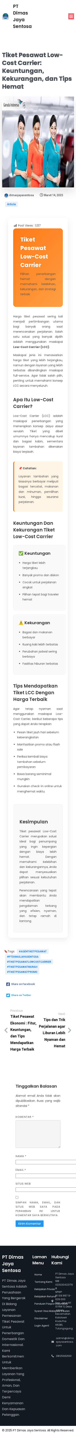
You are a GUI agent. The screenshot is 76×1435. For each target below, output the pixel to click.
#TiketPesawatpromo (22, 971)
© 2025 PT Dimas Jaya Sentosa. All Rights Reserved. (38, 1430)
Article (11, 204)
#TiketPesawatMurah (22, 966)
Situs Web (23, 1184)
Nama (21, 1156)
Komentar (25, 1117)
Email (21, 1170)
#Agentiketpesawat (33, 951)
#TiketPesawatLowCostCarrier (29, 961)
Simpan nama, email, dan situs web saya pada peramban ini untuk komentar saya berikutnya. (38, 1209)
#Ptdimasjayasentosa (23, 956)
